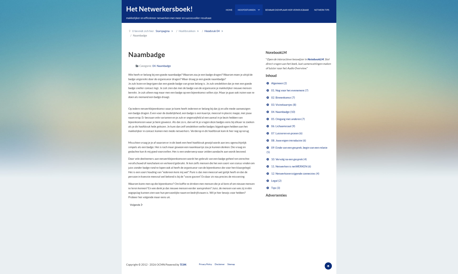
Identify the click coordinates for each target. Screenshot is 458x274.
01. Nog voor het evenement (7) (289, 90)
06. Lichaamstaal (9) (283, 126)
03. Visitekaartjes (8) (283, 104)
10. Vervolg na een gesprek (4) (289, 159)
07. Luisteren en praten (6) (287, 133)
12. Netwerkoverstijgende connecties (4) (295, 173)
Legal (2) (276, 180)
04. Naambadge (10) (283, 111)
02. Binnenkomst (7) (283, 97)
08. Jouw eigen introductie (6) (288, 140)
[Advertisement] (286, 32)
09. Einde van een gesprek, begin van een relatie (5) (297, 150)
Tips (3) (275, 187)
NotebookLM (315, 59)
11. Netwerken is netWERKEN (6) (291, 166)
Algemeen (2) (279, 83)
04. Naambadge (161, 65)
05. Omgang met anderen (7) (288, 119)
